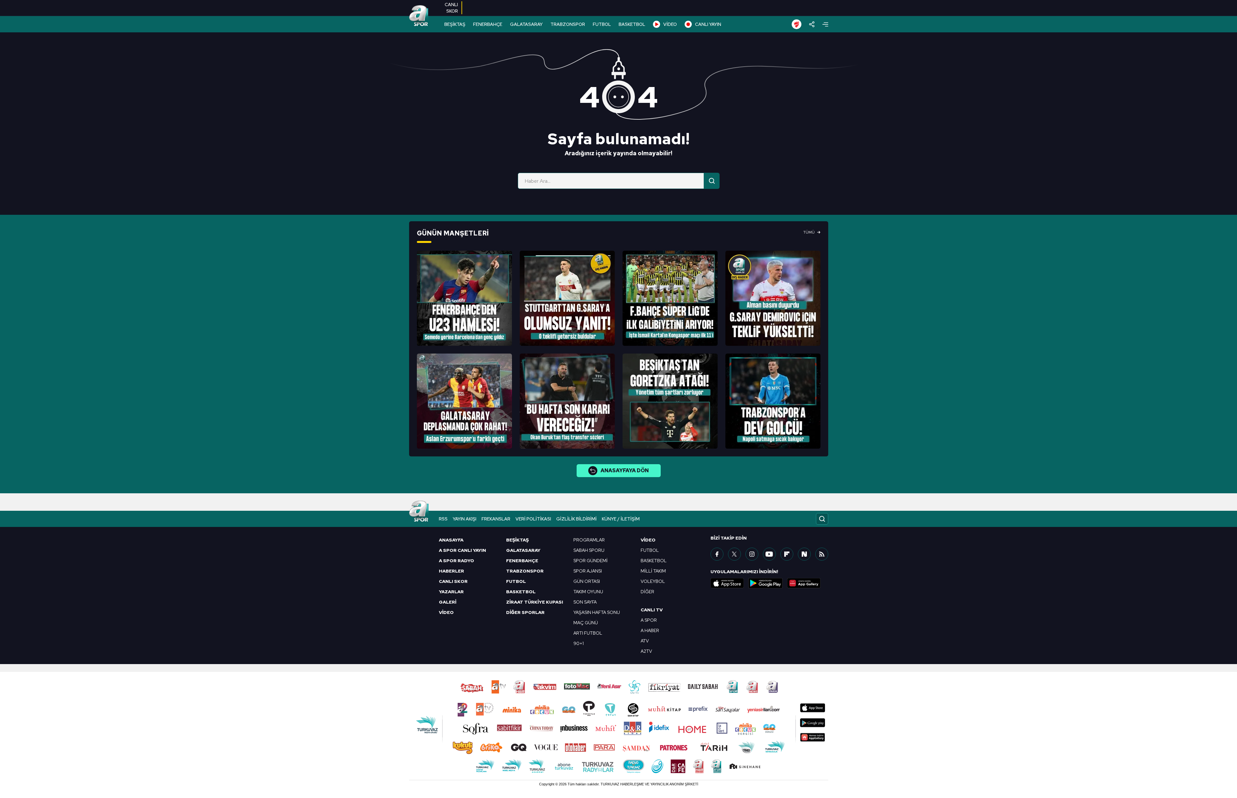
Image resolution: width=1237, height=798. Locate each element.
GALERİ (447, 602)
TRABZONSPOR (567, 24)
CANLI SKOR (453, 581)
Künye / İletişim (621, 519)
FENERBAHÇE (487, 24)
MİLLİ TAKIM (653, 571)
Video (648, 540)
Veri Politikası (533, 519)
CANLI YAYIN (708, 24)
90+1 (578, 643)
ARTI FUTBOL (587, 633)
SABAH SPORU (588, 550)
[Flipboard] (786, 554)
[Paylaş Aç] (812, 24)
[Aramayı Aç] (822, 519)
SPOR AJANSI (587, 571)
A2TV (646, 651)
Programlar (589, 540)
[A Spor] (419, 16)
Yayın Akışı (464, 519)
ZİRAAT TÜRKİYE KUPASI (534, 602)
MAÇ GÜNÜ (585, 623)
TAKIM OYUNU (588, 592)
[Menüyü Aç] (825, 24)
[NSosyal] (804, 554)
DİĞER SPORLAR (525, 612)
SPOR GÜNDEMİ (590, 560)
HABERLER (451, 571)
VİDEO (670, 24)
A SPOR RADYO (456, 560)
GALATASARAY (526, 24)
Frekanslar (496, 519)
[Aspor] (464, 298)
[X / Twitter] (734, 554)
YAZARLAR (451, 592)
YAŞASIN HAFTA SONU (596, 612)
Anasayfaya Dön (625, 470)
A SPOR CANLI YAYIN (462, 550)
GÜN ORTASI (586, 581)
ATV (645, 641)
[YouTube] (769, 554)
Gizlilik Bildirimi (576, 519)
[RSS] (821, 554)
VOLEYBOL (653, 581)
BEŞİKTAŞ (454, 24)
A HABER (650, 630)
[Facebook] (717, 554)
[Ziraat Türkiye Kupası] (796, 24)
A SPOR (649, 620)
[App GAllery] (804, 583)
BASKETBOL (632, 24)
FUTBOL (602, 24)
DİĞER (647, 592)
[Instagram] (751, 554)
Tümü (809, 232)
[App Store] (727, 583)
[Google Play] (765, 583)
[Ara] (712, 181)
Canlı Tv (652, 610)
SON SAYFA (585, 602)
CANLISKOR (451, 8)
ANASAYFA (451, 540)
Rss (443, 519)
